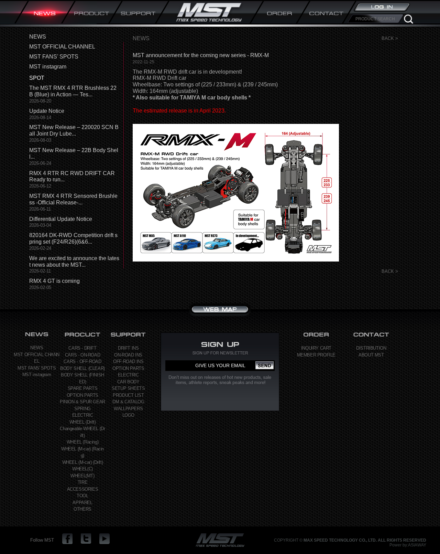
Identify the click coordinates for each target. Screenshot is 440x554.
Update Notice (46, 111)
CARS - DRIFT (82, 348)
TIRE (82, 482)
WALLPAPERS (128, 408)
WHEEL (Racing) (82, 442)
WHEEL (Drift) (82, 422)
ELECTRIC (82, 415)
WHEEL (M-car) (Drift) (82, 462)
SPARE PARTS (83, 388)
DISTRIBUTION (371, 348)
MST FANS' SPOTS (53, 57)
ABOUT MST (371, 355)
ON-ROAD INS (128, 355)
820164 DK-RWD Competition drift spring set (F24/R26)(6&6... (73, 238)
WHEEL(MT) (82, 475)
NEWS (45, 13)
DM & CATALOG (128, 401)
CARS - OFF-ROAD (82, 361)
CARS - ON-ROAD (82, 355)
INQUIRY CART (316, 348)
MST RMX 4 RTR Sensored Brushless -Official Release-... (73, 199)
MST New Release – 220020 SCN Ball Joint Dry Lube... (74, 130)
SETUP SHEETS (128, 388)
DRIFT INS (128, 348)
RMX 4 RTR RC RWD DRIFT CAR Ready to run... (72, 176)
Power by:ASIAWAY (407, 545)
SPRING (82, 408)
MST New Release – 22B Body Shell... (73, 153)
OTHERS (82, 509)
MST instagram (47, 67)
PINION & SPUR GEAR (82, 401)
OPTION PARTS (82, 395)
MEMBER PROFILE (316, 355)
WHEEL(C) (82, 468)
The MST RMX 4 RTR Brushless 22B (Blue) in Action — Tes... (73, 91)
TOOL (82, 495)
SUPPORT (138, 13)
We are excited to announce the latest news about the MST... (74, 261)
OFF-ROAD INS (128, 361)
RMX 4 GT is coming (54, 281)
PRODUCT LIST (128, 395)
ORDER (279, 13)
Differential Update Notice (60, 219)
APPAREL (82, 502)
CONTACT (326, 13)
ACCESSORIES (82, 489)
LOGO (128, 415)
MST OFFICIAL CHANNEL (62, 47)
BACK (388, 38)
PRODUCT (91, 13)
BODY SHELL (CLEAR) (82, 368)
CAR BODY (128, 381)
